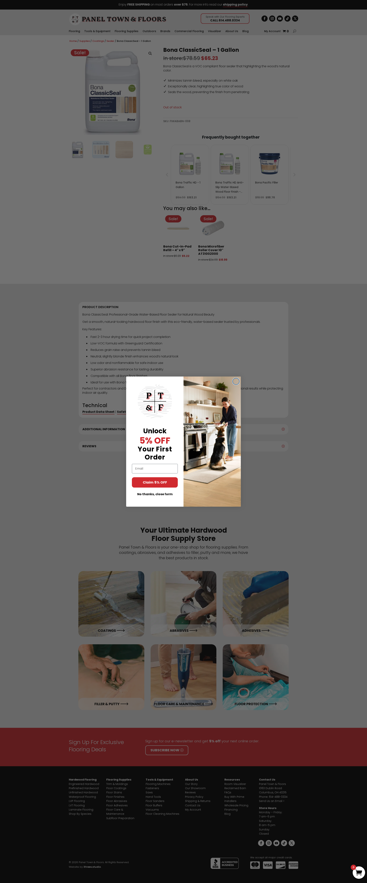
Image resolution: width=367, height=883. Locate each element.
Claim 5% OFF (155, 482)
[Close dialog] (236, 381)
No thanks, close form (155, 494)
